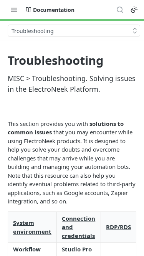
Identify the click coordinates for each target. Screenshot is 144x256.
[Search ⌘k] (120, 9)
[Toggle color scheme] (134, 9)
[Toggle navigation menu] (14, 9)
